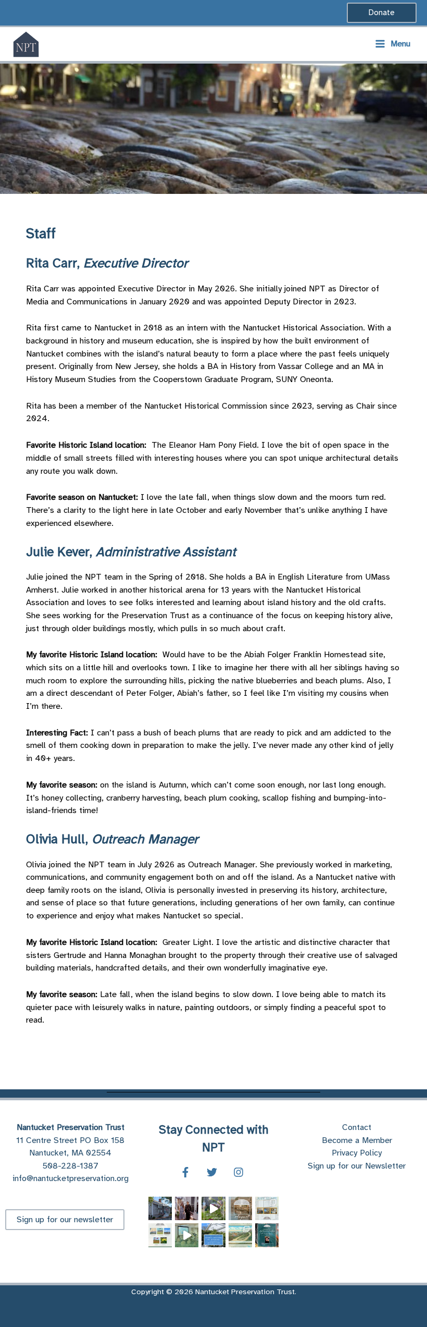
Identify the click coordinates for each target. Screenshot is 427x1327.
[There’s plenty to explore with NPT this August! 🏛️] (240, 1208)
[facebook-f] (187, 1172)
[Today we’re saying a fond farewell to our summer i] (186, 1208)
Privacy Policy (357, 1152)
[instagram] (240, 1172)
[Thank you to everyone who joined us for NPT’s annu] (186, 1235)
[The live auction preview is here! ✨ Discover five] (240, 1235)
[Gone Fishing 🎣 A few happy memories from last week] (213, 1208)
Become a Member (357, 1140)
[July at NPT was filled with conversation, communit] (267, 1208)
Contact (356, 1127)
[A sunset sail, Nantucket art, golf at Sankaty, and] (160, 1235)
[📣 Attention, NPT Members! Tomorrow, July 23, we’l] (213, 1235)
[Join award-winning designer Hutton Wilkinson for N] (267, 1235)
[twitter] (213, 1172)
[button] (382, 13)
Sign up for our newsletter (65, 1219)
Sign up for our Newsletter (357, 1165)
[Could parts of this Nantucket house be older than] (160, 1208)
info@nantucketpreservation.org (70, 1178)
